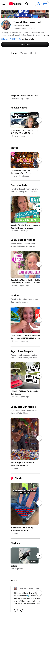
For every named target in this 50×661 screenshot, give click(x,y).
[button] (35, 53)
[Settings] (32, 3)
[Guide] (3, 3)
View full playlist (17, 569)
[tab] (14, 53)
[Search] (26, 3)
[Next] (39, 120)
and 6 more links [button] (28, 39)
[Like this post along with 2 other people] (15, 610)
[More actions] (37, 131)
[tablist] (25, 53)
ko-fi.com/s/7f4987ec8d (12, 39)
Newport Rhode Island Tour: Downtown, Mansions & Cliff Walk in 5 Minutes (25, 95)
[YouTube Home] (15, 4)
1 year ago (39, 588)
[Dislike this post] (21, 610)
